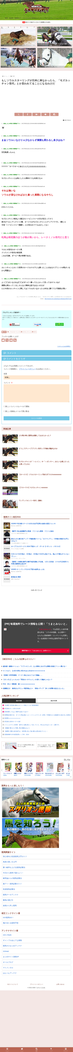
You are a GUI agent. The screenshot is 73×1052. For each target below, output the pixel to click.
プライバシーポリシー (27, 369)
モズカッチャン (27, 332)
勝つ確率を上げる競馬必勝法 (14, 867)
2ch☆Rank (7, 935)
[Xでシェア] (18, 114)
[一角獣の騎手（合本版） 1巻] (39, 767)
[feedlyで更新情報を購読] (11, 340)
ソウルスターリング (14, 332)
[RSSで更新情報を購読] (15, 340)
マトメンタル (8, 968)
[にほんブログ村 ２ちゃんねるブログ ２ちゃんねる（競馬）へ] (37, 324)
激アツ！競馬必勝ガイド (12, 884)
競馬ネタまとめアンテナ (12, 946)
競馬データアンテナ (10, 895)
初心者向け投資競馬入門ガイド (15, 856)
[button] (54, 114)
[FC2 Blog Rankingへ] (59, 324)
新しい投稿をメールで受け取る (17, 411)
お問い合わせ (60, 984)
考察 (5, 332)
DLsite (67, 760)
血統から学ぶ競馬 (10, 905)
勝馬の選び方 (8, 900)
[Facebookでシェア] (27, 114)
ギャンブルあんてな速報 (12, 940)
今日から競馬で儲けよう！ (13, 873)
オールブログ (8, 962)
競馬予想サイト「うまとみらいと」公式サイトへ (36, 650)
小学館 (5, 775)
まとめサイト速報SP (11, 957)
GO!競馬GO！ (8, 917)
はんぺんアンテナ (10, 973)
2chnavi (6, 951)
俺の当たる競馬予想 (10, 923)
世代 (35, 332)
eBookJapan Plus (18, 775)
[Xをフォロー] (7, 340)
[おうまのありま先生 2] (8, 767)
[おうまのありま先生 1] (60, 767)
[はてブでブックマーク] (36, 114)
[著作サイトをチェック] (3, 340)
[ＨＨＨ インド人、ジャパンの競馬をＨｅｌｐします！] (50, 767)
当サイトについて (12, 984)
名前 (5, 374)
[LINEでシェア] (45, 114)
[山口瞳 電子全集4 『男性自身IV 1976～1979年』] (29, 767)
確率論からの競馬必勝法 (12, 878)
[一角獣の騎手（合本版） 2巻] (18, 767)
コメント (8, 383)
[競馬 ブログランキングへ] (14, 324)
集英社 (47, 775)
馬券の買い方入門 (10, 862)
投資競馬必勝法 (9, 889)
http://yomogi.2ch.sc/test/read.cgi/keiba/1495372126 (58, 298)
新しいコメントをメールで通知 (17, 406)
